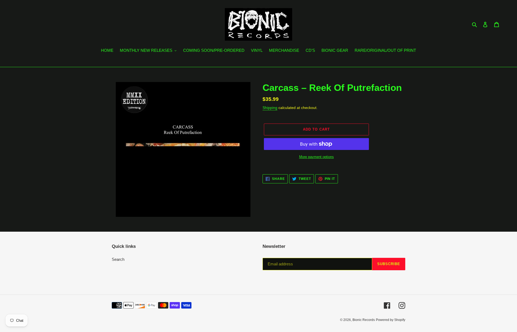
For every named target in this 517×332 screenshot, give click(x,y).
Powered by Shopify (390, 320)
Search (118, 259)
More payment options (316, 157)
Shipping (270, 107)
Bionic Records (363, 320)
